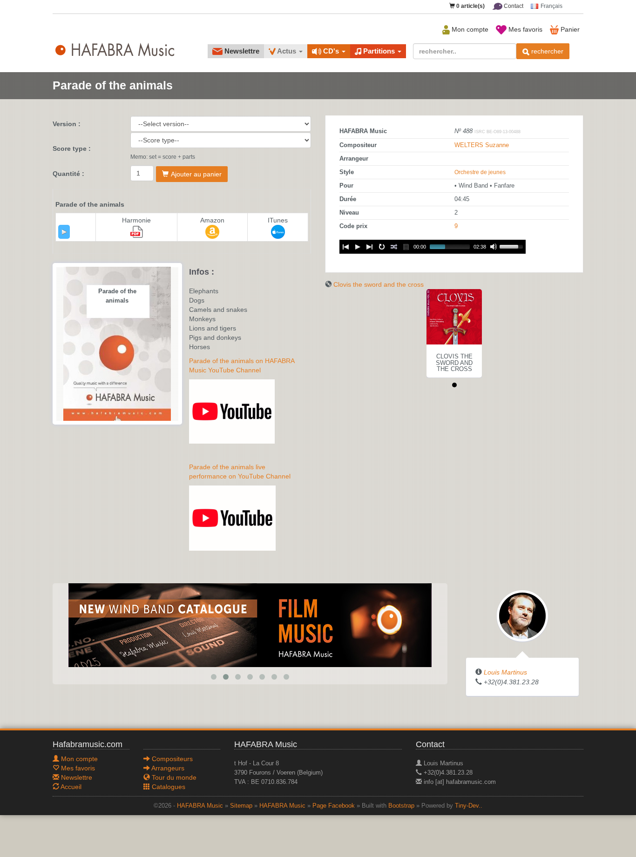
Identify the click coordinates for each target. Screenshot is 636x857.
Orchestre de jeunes (480, 172)
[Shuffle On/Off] (394, 246)
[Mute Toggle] (493, 246)
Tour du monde (173, 777)
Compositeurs (171, 759)
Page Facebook (333, 806)
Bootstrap (401, 806)
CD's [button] (331, 51)
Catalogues (167, 786)
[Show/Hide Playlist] (406, 246)
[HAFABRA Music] (250, 624)
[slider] (513, 246)
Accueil (70, 786)
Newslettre (241, 51)
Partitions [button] (379, 51)
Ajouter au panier (196, 174)
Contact (512, 6)
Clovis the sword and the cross (378, 284)
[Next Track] (369, 246)
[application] (64, 232)
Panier (569, 29)
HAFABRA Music (200, 806)
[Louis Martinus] (522, 615)
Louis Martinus (505, 672)
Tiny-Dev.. (468, 806)
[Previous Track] (345, 246)
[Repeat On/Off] (382, 246)
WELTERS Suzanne (481, 145)
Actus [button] (287, 51)
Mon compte (469, 29)
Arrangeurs (167, 768)
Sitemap (241, 806)
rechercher (546, 51)
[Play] (64, 232)
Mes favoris (524, 29)
